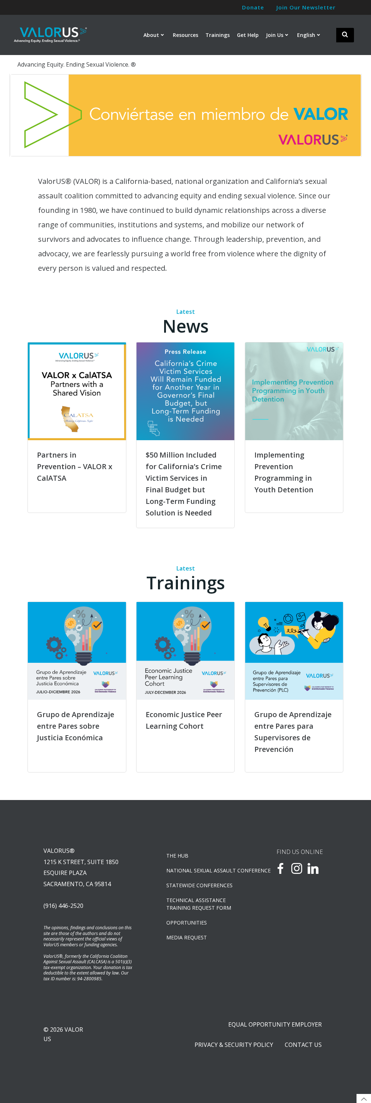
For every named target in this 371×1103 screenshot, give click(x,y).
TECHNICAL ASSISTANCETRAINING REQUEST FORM (198, 904)
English (306, 34)
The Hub (177, 855)
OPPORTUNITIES (186, 922)
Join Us (274, 34)
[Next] (346, 115)
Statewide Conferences (199, 885)
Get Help (248, 34)
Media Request (186, 937)
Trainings (217, 34)
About (151, 34)
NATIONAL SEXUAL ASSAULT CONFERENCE (202, 870)
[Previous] (25, 115)
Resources (185, 34)
